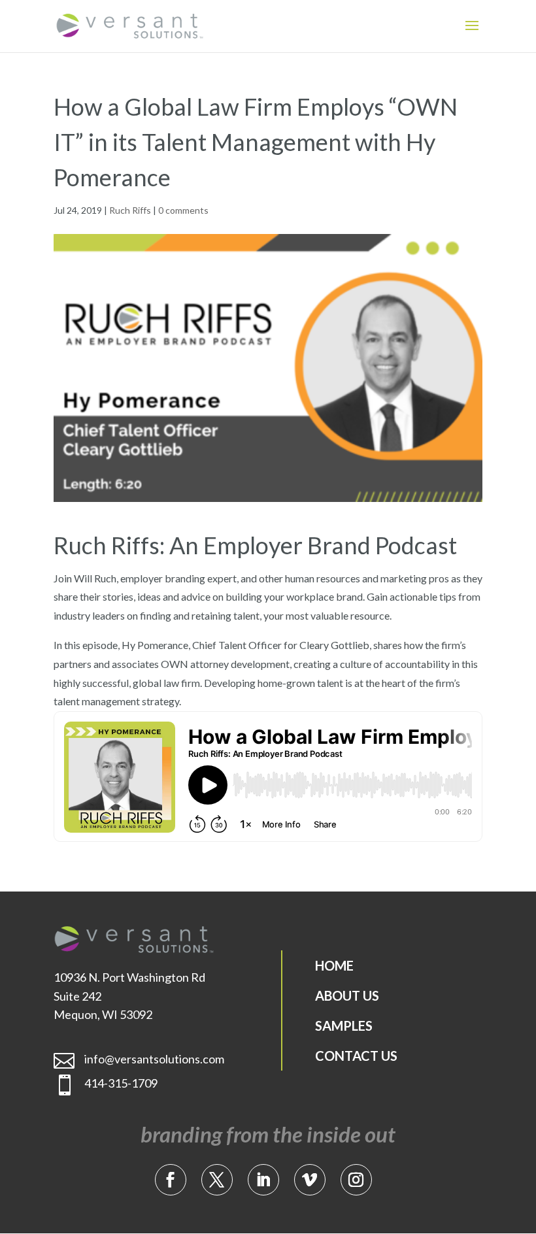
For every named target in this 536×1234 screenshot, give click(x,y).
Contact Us (356, 1055)
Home (334, 965)
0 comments (183, 210)
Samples (344, 1025)
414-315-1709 (121, 1083)
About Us (347, 995)
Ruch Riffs (130, 210)
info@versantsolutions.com (154, 1059)
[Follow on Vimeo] (310, 1179)
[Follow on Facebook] (170, 1179)
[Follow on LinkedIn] (263, 1179)
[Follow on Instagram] (356, 1179)
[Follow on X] (217, 1179)
